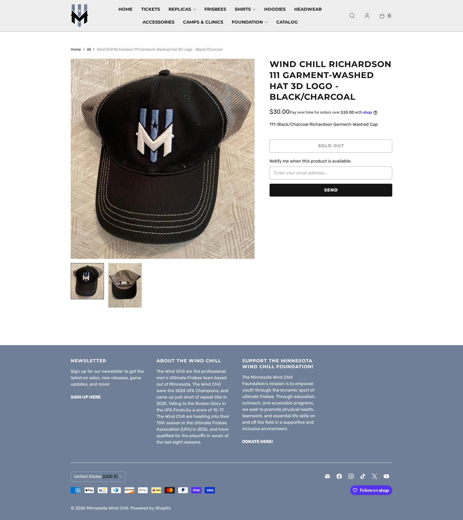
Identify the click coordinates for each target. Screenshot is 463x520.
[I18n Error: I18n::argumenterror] (87, 281)
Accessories (158, 22)
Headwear (308, 9)
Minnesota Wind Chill (107, 508)
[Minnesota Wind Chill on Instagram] (351, 476)
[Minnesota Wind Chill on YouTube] (386, 476)
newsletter (112, 371)
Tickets (150, 9)
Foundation (247, 22)
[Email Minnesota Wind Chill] (327, 476)
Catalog (287, 22)
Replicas (180, 9)
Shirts (243, 9)
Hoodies (275, 9)
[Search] (352, 15)
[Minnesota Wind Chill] (79, 15)
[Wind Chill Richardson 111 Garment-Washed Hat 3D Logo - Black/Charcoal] (163, 159)
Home (125, 9)
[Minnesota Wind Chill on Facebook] (339, 476)
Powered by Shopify (150, 508)
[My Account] (367, 15)
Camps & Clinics (203, 22)
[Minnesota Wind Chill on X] (374, 476)
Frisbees (215, 9)
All (89, 49)
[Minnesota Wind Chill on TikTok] (363, 476)
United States (96, 476)
